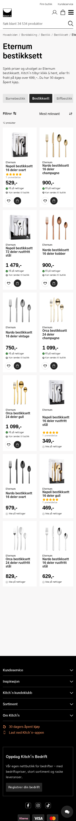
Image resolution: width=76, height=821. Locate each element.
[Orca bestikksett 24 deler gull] (20, 392)
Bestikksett (61, 34)
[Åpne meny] (70, 13)
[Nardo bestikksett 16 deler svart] (20, 471)
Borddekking (29, 34)
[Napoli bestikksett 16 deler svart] (20, 144)
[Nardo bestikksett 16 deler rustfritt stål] (56, 538)
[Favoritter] (8, 200)
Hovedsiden (10, 34)
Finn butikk (46, 4)
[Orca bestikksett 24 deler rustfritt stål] (20, 538)
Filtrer (7, 113)
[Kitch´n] (7, 12)
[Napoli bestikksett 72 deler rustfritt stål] (20, 227)
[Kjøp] (17, 200)
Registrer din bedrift (24, 787)
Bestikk (45, 34)
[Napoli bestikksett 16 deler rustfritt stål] (56, 392)
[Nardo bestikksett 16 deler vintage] (20, 309)
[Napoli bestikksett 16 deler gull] (56, 471)
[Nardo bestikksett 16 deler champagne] (56, 144)
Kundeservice (65, 4)
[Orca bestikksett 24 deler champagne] (56, 309)
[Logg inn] (54, 13)
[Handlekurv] (62, 13)
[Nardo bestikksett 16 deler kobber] (56, 227)
